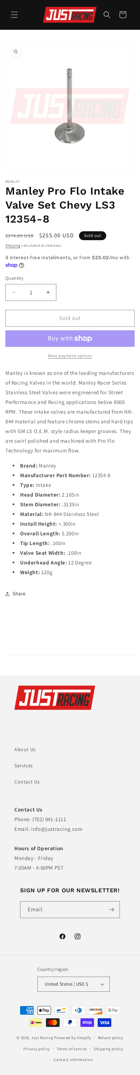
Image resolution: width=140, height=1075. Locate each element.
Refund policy (110, 1037)
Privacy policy (36, 1048)
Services (23, 765)
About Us (25, 749)
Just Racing (42, 1037)
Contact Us (27, 781)
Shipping (12, 245)
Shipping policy (108, 1048)
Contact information (73, 1059)
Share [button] (19, 593)
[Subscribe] (112, 909)
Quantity (14, 278)
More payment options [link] (70, 355)
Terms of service (72, 1048)
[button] (14, 15)
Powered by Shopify (72, 1037)
